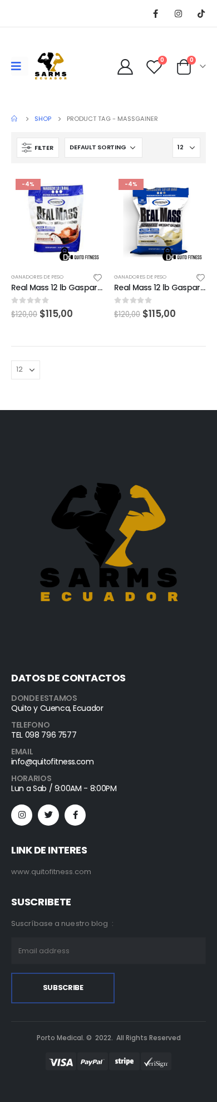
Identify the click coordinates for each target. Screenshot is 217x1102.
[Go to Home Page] (15, 118)
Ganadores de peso (37, 276)
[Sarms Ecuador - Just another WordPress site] (50, 66)
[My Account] (125, 66)
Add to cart (85, 193)
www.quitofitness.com (51, 871)
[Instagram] (178, 13)
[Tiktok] (201, 13)
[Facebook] (155, 13)
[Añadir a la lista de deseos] (98, 276)
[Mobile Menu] (19, 66)
